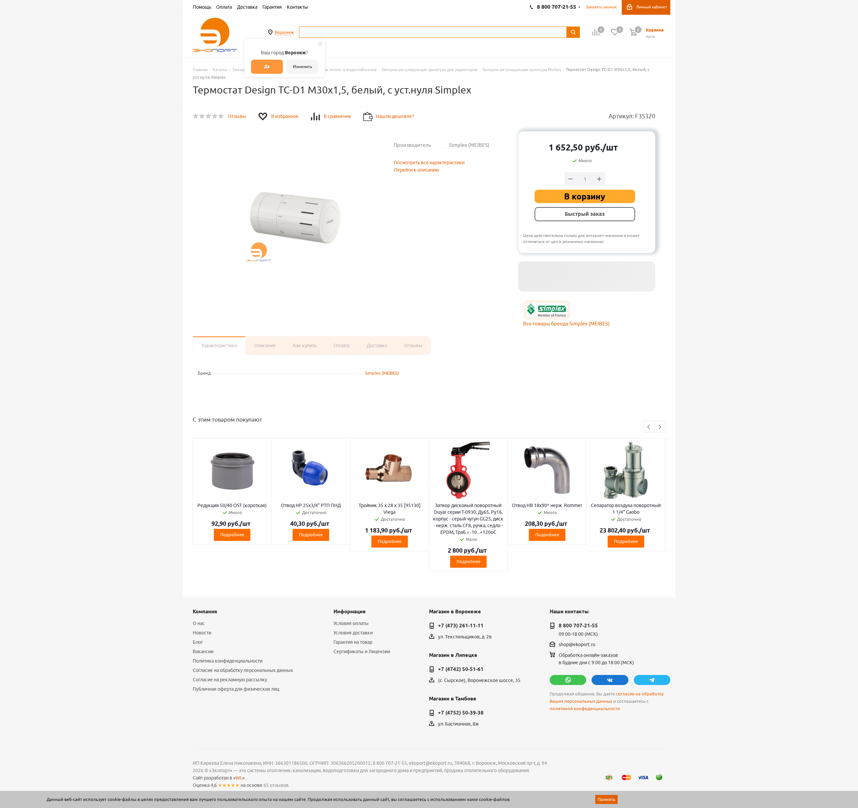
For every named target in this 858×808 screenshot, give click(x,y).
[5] (221, 116)
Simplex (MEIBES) (382, 373)
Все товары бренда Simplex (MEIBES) (566, 323)
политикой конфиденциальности (585, 708)
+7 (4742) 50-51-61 (461, 669)
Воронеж (284, 32)
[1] (196, 116)
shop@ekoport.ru (577, 644)
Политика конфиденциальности (227, 661)
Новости (202, 632)
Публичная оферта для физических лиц (236, 689)
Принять (606, 799)
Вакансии (203, 651)
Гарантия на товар (352, 642)
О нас (199, 623)
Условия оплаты (351, 623)
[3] (208, 116)
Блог (198, 642)
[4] (215, 116)
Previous (649, 427)
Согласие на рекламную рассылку (230, 679)
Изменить (302, 66)
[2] (202, 116)
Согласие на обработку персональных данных (243, 670)
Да (267, 66)
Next (659, 427)
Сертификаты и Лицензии (361, 651)
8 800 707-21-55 (578, 626)
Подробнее (232, 534)
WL (239, 778)
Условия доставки (353, 632)
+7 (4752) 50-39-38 (461, 713)
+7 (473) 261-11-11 (461, 626)
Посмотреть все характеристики (429, 162)
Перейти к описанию (416, 170)
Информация (349, 612)
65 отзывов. (276, 785)
